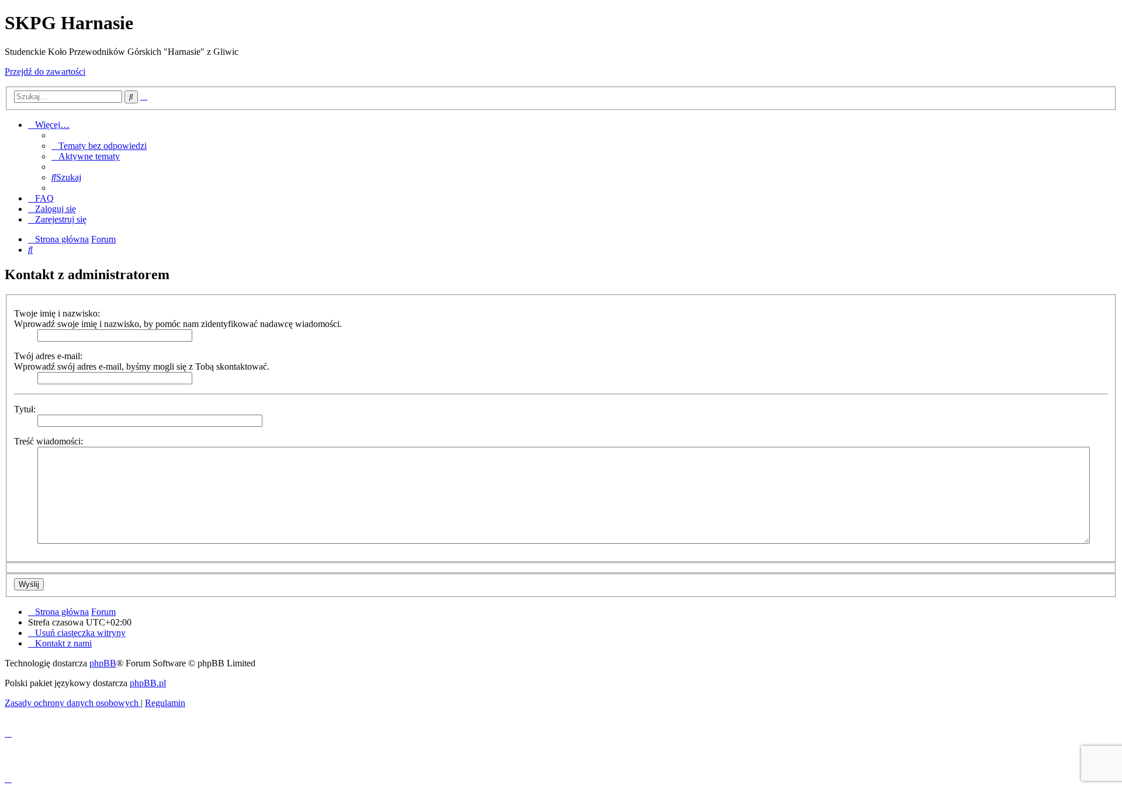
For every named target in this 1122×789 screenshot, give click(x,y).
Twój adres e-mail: (48, 356)
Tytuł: (25, 409)
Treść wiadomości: (48, 441)
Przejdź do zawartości (45, 72)
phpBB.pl (148, 683)
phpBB (102, 663)
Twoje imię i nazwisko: (57, 313)
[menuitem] (99, 146)
